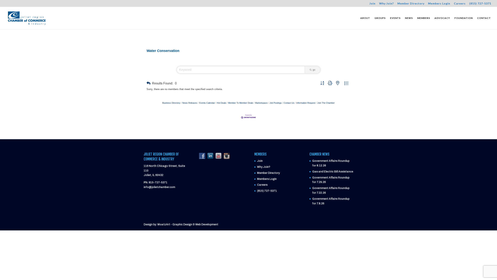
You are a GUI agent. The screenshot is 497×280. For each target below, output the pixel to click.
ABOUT (365, 18)
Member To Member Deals (240, 103)
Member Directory (410, 3)
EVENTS (395, 18)
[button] (148, 83)
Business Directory (171, 103)
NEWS (409, 18)
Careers (460, 3)
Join (372, 3)
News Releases (189, 103)
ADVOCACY (442, 18)
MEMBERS (423, 18)
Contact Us (289, 103)
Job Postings (275, 103)
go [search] (314, 69)
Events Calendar (207, 103)
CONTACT (484, 18)
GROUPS (380, 18)
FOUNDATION (463, 18)
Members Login (439, 3)
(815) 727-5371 (480, 3)
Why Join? (386, 3)
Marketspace (261, 103)
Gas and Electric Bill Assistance (332, 171)
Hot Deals (221, 103)
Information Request (305, 103)
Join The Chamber (326, 103)
